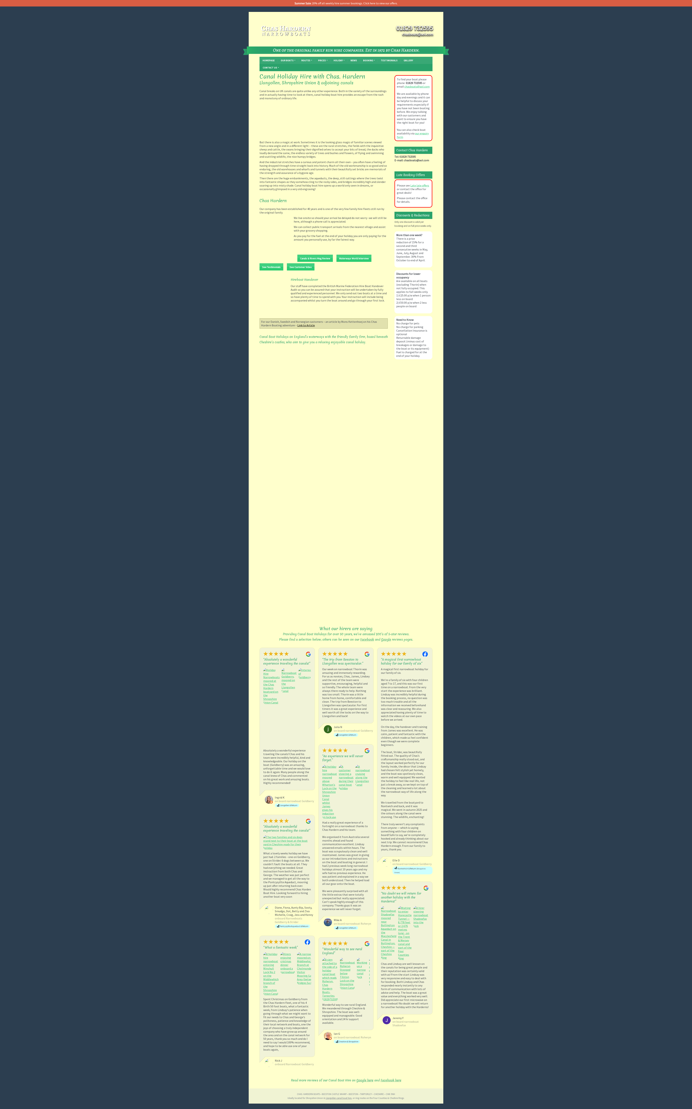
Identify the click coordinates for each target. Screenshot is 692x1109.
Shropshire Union (299, 83)
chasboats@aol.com (417, 86)
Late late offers (419, 185)
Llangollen (270, 83)
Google (386, 639)
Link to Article (306, 325)
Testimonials (389, 60)
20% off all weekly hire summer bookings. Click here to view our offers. (346, 3)
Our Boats (287, 60)
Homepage (269, 60)
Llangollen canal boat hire (338, 1098)
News (354, 60)
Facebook (367, 639)
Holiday (338, 60)
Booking (368, 60)
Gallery (408, 60)
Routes (305, 60)
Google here (364, 1080)
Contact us (270, 67)
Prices (322, 60)
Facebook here (391, 1080)
